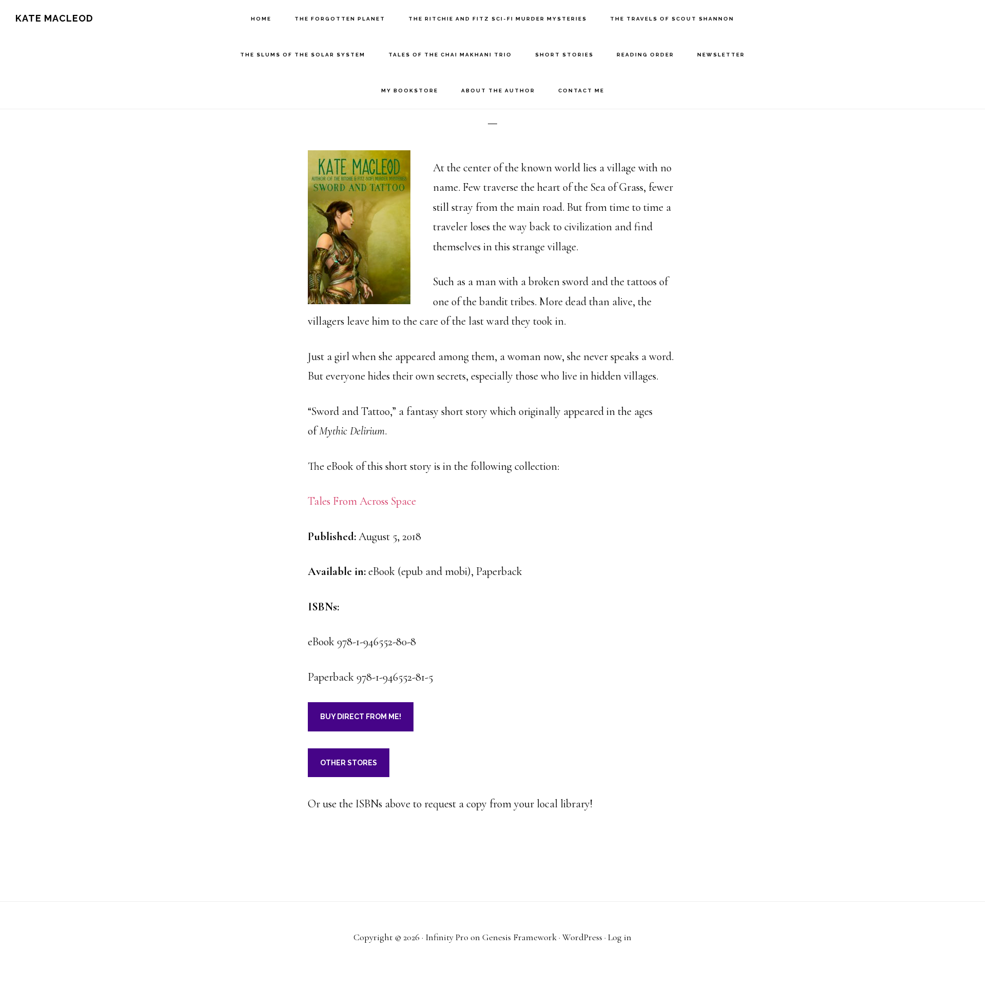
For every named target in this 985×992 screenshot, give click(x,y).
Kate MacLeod (54, 18)
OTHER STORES (348, 763)
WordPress (582, 937)
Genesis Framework (519, 937)
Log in (620, 937)
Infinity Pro (446, 937)
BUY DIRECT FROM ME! (360, 716)
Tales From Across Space (362, 501)
